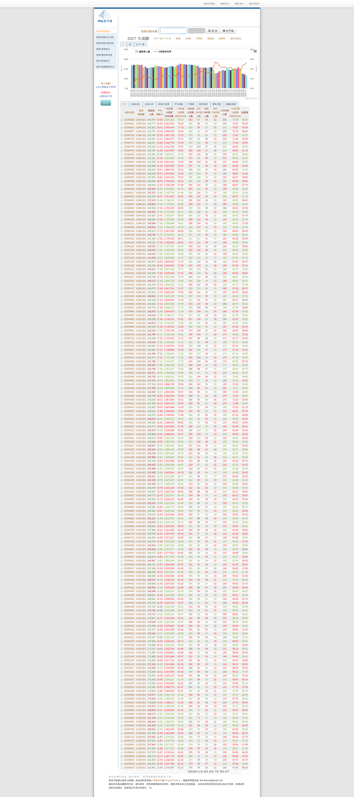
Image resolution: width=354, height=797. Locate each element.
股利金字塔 (106, 96)
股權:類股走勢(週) (105, 43)
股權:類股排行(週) (105, 37)
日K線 (188, 38)
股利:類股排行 (103, 61)
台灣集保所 (156, 780)
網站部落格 (209, 3)
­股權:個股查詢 (103, 31)
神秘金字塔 (104, 18)
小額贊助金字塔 (106, 103)
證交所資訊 (235, 38)
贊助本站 (225, 3)
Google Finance (172, 780)
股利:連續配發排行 (105, 66)
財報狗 (222, 38)
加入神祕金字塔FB (106, 87)
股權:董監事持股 (104, 55)
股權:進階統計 (103, 49)
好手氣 (229, 30)
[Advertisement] (188, 17)
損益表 (210, 38)
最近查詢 (253, 3)
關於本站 (239, 3)
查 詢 (214, 30)
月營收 (199, 38)
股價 (178, 38)
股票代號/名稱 (149, 31)
